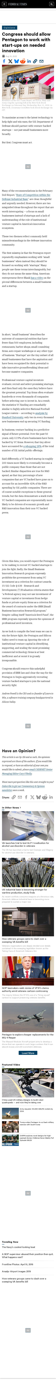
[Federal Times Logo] (17, 4)
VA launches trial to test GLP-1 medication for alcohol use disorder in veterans (25, 844)
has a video (37, 277)
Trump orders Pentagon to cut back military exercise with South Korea (37, 1123)
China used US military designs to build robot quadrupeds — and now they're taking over (22, 1101)
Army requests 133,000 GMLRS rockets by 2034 (36, 1110)
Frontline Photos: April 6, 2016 (17, 1264)
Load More (28, 1053)
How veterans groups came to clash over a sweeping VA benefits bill (24, 940)
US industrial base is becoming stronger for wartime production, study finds (24, 891)
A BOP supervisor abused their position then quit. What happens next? (27, 1255)
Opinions (9, 27)
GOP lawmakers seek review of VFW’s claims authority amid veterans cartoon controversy (25, 989)
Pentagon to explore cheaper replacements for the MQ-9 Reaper (28, 1036)
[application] (28, 1082)
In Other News (10, 807)
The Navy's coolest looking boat (18, 1247)
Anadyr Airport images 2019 (16, 1271)
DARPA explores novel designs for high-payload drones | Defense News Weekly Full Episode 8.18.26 (37, 1137)
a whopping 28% (32, 446)
